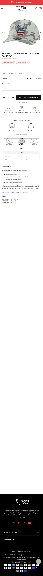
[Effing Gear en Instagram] (19, 523)
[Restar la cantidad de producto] (4, 97)
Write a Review (35, 294)
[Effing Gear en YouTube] (29, 523)
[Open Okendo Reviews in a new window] (9, 288)
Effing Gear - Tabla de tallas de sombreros (15, 192)
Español (13, 551)
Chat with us (22, 517)
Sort (25, 301)
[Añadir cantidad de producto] (13, 97)
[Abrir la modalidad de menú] (2, 8)
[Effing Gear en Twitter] (24, 523)
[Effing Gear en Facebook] (14, 523)
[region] (21, 278)
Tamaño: (6, 84)
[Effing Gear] (21, 8)
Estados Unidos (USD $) (25, 551)
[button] (8, 278)
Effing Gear (21, 555)
